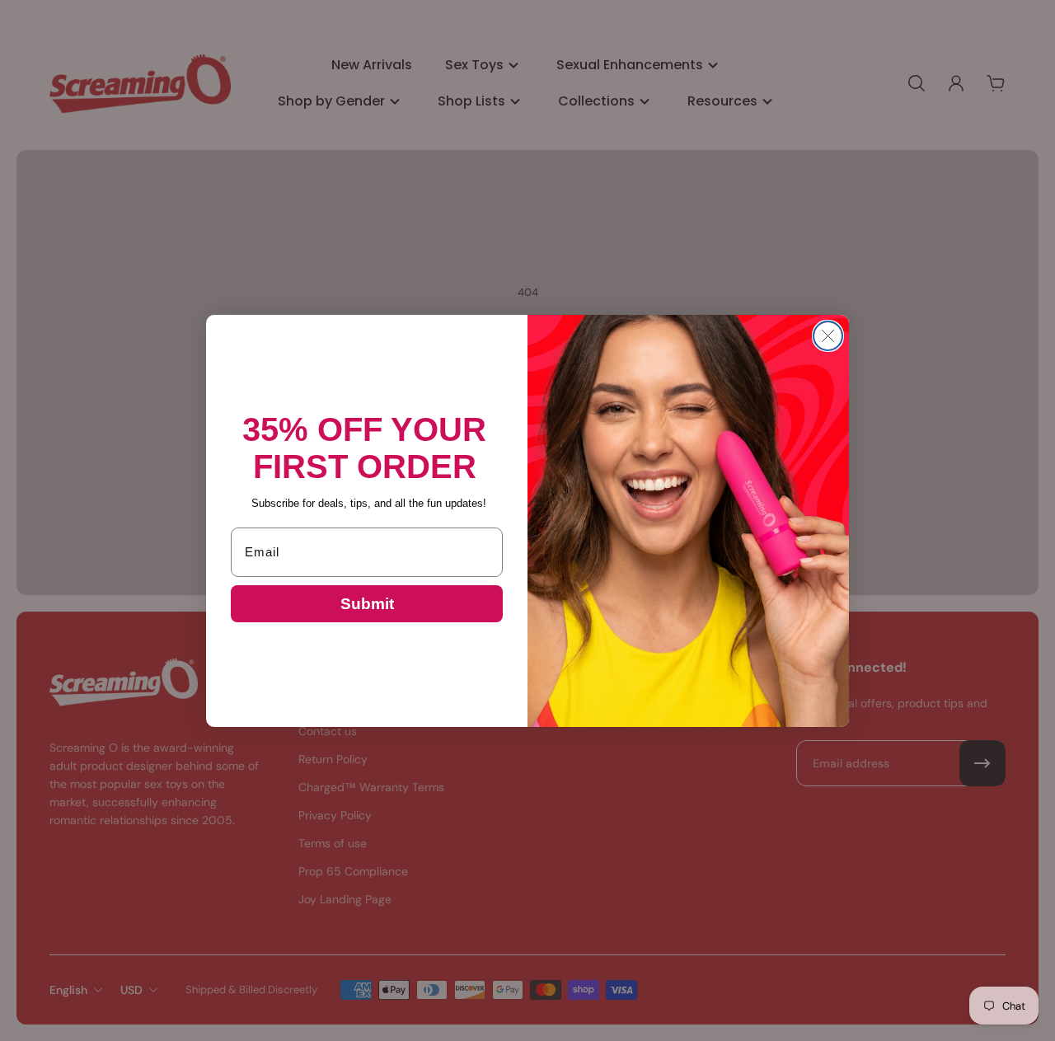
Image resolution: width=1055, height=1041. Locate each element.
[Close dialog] (828, 335)
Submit (367, 603)
